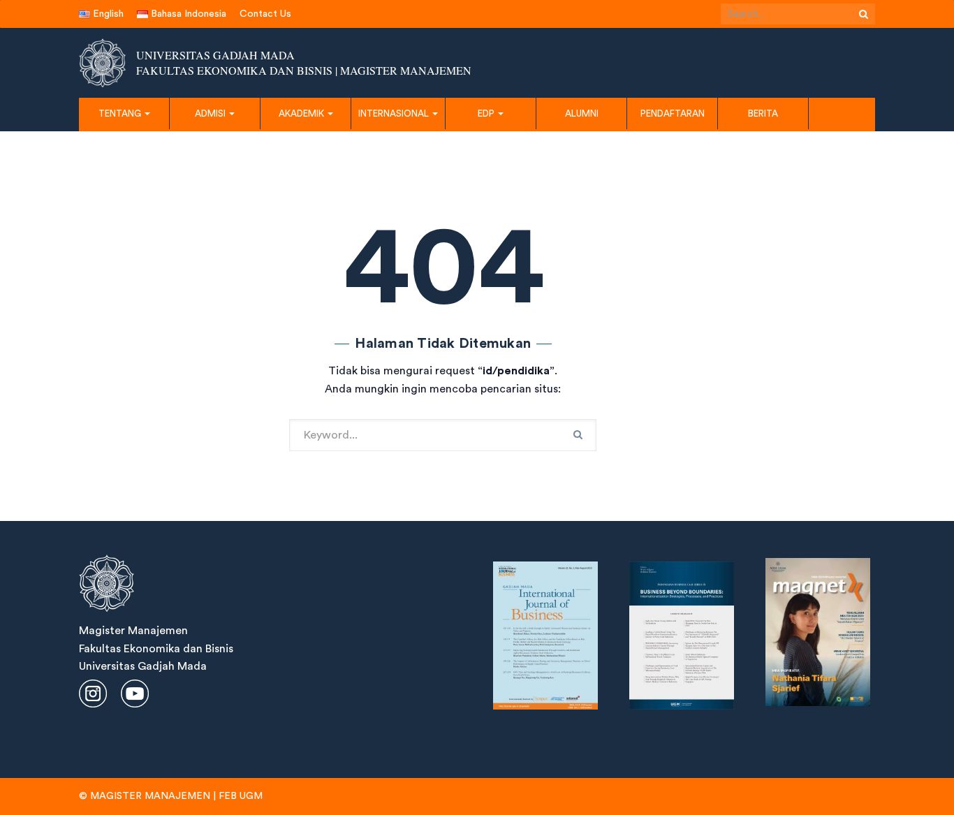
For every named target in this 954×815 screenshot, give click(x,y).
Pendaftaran (672, 113)
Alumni (582, 113)
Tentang (120, 113)
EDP (487, 113)
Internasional (394, 113)
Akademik (302, 113)
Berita (763, 113)
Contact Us (265, 14)
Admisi (211, 113)
